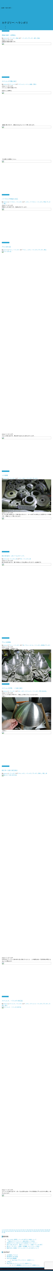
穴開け (34, 84)
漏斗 (35, 38)
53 (43, 1231)
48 (34, 1231)
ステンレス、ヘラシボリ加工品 (12, 1000)
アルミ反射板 (6, 642)
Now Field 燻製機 (11, 1258)
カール (31, 645)
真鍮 (17, 38)
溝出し (40, 773)
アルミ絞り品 (6, 247)
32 (4, 1231)
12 (16, 1230)
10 (12, 1230)
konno (5, 38)
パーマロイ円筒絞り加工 (10, 199)
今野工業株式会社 (10, 4)
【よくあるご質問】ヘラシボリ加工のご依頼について (21, 1239)
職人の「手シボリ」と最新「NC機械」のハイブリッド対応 (23, 1246)
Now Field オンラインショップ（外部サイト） (19, 1263)
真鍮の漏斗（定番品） (9, 35)
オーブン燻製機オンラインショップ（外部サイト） (26, 1265)
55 (47, 1231)
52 (41, 1231)
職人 (5, 203)
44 (26, 1231)
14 (20, 1230)
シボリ (27, 202)
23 (36, 1230)
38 (15, 1231)
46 (30, 1231)
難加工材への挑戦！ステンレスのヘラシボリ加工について (23, 1248)
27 (44, 1230)
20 (31, 1230)
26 (42, 1230)
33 (6, 1231)
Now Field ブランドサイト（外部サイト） (23, 1260)
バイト (27, 84)
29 (47, 1230)
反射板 (43, 645)
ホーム (8, 26)
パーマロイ (12, 202)
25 (40, 1230)
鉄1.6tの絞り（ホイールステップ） (13, 556)
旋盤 (31, 84)
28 (45, 1230)
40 (19, 1231)
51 (39, 1231)
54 (45, 1231)
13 (18, 1230)
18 (27, 1230)
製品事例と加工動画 (12, 1256)
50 (37, 1231)
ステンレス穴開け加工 (9, 81)
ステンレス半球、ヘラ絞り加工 (12, 688)
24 (38, 1230)
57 (2, 1232)
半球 (40, 691)
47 (32, 1231)
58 (4, 1232)
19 (29, 1230)
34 (8, 1231)
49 (36, 1231)
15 (21, 1230)
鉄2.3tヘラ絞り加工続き (10, 770)
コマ (19, 478)
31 (2, 1231)
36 (12, 1231)
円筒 (44, 202)
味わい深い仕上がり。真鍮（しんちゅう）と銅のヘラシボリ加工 (25, 1244)
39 (17, 1231)
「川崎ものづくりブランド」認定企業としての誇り (21, 1241)
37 (13, 1231)
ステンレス (12, 84)
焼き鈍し (44, 691)
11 (14, 1230)
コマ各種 (5, 475)
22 (34, 1230)
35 (10, 1231)
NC (21, 559)
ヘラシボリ (12, 38)
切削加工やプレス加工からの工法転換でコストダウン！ (22, 1243)
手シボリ (30, 38)
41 (21, 1231)
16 (23, 1230)
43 (25, 1231)
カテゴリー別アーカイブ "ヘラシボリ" (17, 28)
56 (49, 1231)
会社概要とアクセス (12, 1255)
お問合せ (9, 1261)
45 (28, 1231)
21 (33, 1230)
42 (23, 1231)
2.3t (19, 773)
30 (49, 1230)
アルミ (11, 249)
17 (25, 1230)
